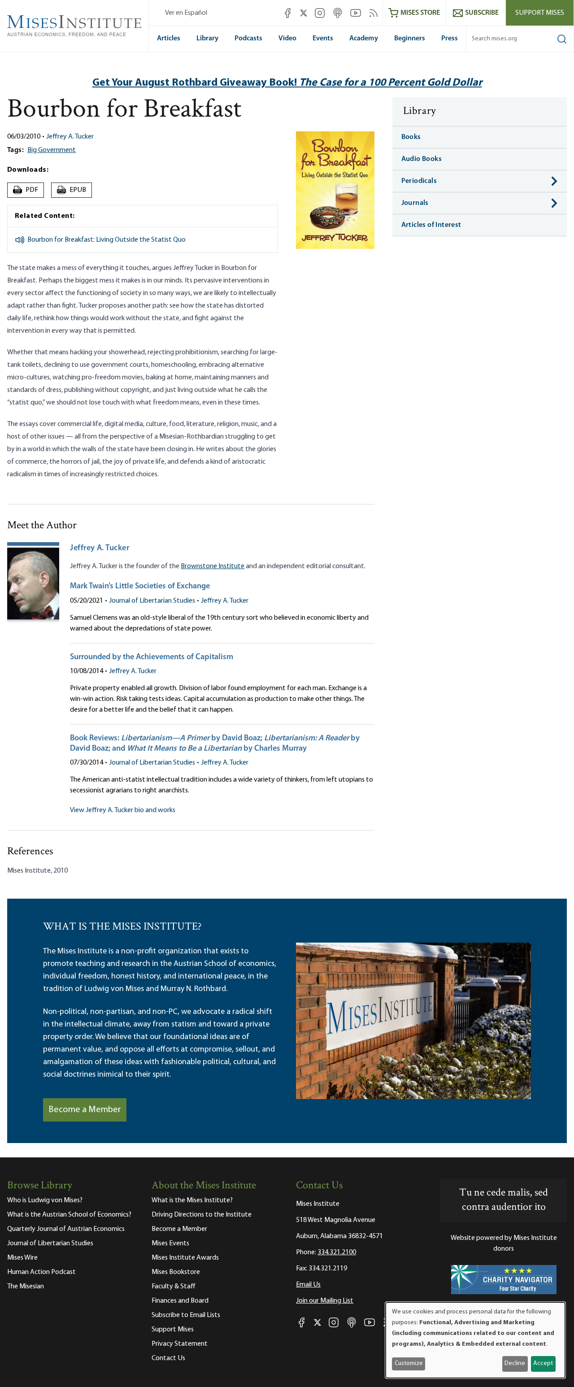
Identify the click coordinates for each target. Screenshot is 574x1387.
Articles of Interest (431, 225)
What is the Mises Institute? (192, 1200)
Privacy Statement (180, 1344)
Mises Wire (22, 1257)
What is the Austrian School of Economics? (69, 1214)
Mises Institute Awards (185, 1257)
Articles (168, 38)
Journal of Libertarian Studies (152, 600)
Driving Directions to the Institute (202, 1214)
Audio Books (421, 159)
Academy (363, 38)
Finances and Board (180, 1300)
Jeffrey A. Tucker (70, 136)
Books (411, 137)
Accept (543, 1363)
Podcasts (248, 38)
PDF (27, 190)
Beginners (409, 38)
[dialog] (475, 1340)
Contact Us (168, 1358)
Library (207, 38)
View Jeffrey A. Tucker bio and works (122, 810)
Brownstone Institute (212, 566)
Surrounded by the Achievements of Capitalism (151, 657)
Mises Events (170, 1243)
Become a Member (84, 1109)
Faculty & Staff (174, 1286)
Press (449, 38)
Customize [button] (409, 1363)
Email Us (308, 1284)
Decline (514, 1363)
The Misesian (25, 1286)
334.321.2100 (336, 1252)
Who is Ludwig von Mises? (45, 1200)
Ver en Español (186, 13)
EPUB (71, 190)
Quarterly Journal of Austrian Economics (66, 1229)
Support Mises (539, 13)
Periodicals (419, 181)
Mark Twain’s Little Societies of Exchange (140, 587)
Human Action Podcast (41, 1272)
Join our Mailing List (324, 1300)
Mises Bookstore (176, 1272)
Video (287, 38)
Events (323, 38)
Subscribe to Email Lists (186, 1315)
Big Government (51, 150)
